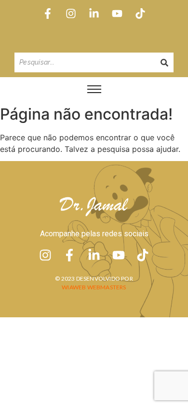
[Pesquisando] (164, 62)
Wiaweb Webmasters (94, 287)
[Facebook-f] (47, 13)
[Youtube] (117, 13)
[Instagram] (70, 13)
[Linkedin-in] (93, 13)
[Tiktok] (140, 13)
